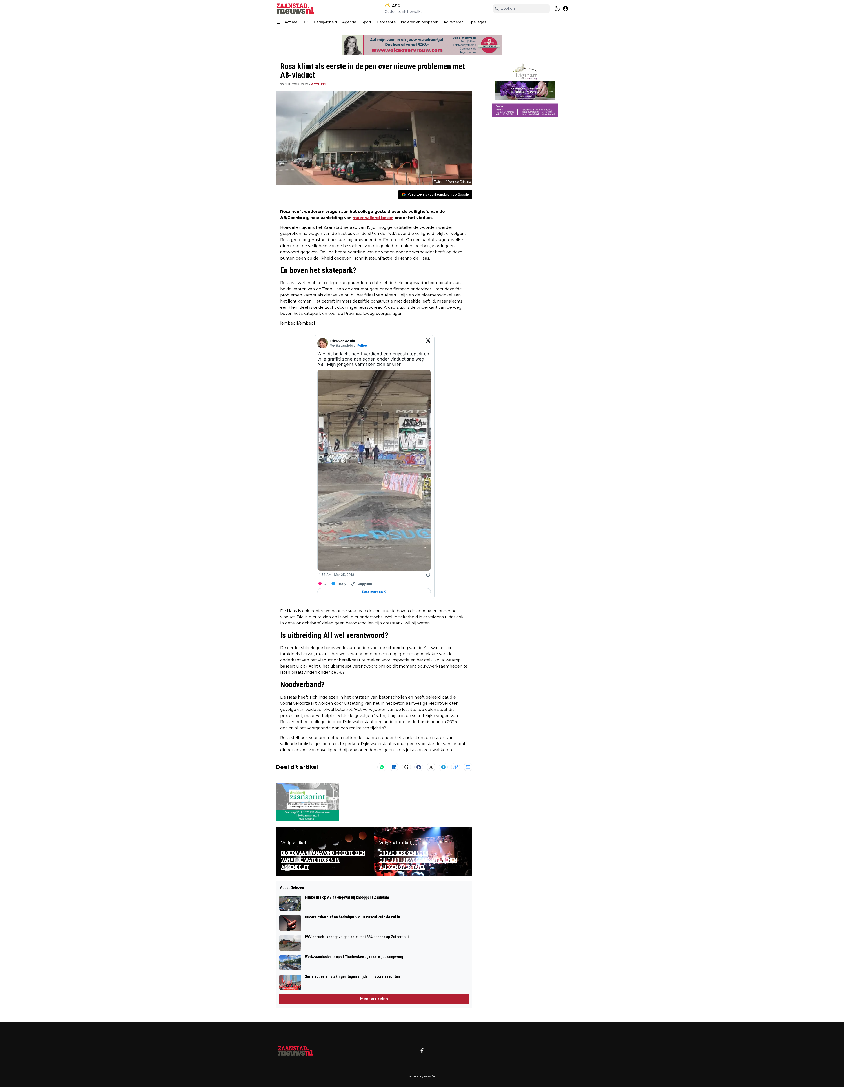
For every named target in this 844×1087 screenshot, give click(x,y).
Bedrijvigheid (325, 22)
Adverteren (454, 22)
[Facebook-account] (422, 1050)
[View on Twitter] (428, 343)
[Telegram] (443, 767)
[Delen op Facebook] (418, 767)
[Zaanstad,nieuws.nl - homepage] (295, 8)
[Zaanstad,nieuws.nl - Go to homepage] (295, 1050)
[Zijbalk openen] (278, 22)
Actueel (291, 22)
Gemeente (386, 22)
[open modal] (565, 8)
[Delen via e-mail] (468, 767)
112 (306, 22)
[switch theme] (557, 8)
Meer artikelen (374, 999)
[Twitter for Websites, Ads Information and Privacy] (428, 574)
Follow (362, 345)
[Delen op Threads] (406, 767)
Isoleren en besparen (419, 22)
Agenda (349, 22)
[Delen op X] (431, 767)
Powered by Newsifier (422, 1076)
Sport (366, 22)
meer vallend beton (373, 217)
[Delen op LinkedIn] (394, 767)
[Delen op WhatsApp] (381, 767)
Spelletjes (477, 22)
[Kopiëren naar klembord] (455, 767)
